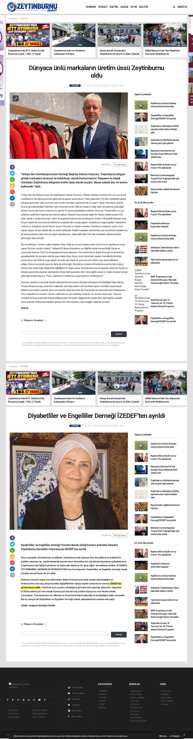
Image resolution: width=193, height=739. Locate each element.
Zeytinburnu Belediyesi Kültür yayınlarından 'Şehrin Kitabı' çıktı (165, 129)
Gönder (118, 334)
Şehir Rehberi (136, 717)
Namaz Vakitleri (137, 697)
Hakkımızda (13, 710)
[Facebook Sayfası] (9, 700)
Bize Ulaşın (76, 716)
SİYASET (103, 6)
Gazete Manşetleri (138, 721)
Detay (164, 736)
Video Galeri (78, 693)
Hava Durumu (136, 691)
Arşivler (76, 705)
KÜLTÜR (143, 6)
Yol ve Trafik (135, 694)
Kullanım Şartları (39, 710)
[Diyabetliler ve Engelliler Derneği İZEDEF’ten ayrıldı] (69, 481)
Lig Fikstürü (135, 704)
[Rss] (35, 700)
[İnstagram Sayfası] (19, 700)
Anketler (165, 694)
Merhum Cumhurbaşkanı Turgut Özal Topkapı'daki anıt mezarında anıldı (165, 178)
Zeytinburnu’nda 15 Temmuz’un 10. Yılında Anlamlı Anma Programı (162, 303)
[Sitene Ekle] (46, 700)
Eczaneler (134, 701)
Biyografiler (166, 697)
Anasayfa (13, 19)
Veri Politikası (14, 717)
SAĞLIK (124, 6)
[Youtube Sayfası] (25, 700)
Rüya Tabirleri (167, 701)
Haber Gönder (38, 717)
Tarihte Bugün (136, 707)
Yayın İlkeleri (13, 713)
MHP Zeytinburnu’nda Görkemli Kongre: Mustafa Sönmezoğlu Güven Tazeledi (164, 279)
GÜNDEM (91, 6)
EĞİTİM (114, 6)
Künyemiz (77, 710)
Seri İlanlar (135, 714)
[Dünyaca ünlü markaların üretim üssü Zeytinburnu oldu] (69, 125)
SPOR (134, 6)
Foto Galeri (77, 687)
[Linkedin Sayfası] (30, 700)
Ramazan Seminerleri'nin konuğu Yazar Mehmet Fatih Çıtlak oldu (164, 154)
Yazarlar (75, 699)
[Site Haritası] (40, 700)
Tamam (175, 736)
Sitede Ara (166, 691)
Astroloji (164, 704)
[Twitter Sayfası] (14, 700)
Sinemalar (134, 711)
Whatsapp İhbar (39, 713)
